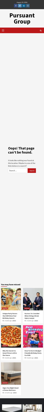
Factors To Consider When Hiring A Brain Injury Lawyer (32, 315)
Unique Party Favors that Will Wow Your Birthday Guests (10, 315)
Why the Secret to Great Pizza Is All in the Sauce (10, 353)
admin (14, 320)
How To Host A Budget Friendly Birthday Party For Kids (33, 353)
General (5, 308)
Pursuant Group (22, 18)
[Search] (40, 31)
